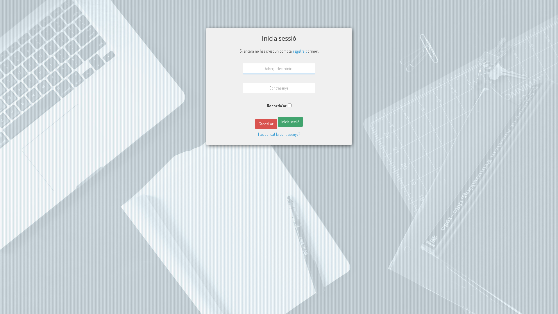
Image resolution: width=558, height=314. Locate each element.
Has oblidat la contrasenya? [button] (279, 134)
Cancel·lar (266, 123)
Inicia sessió (290, 121)
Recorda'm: (277, 105)
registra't (300, 51)
